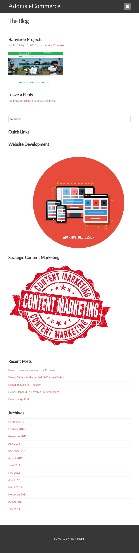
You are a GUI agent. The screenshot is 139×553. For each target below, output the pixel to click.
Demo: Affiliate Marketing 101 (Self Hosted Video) (36, 377)
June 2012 (14, 465)
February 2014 (16, 429)
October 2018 (16, 422)
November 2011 (17, 494)
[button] (127, 6)
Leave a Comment (54, 45)
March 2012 (15, 487)
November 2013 (17, 436)
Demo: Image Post (18, 399)
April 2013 (14, 444)
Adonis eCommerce (34, 6)
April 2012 (14, 480)
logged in (28, 101)
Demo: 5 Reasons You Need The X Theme (31, 370)
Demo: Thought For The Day (24, 385)
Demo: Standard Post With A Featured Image (33, 392)
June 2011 (14, 509)
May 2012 (14, 473)
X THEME (80, 539)
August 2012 (15, 458)
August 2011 (15, 502)
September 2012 (17, 451)
